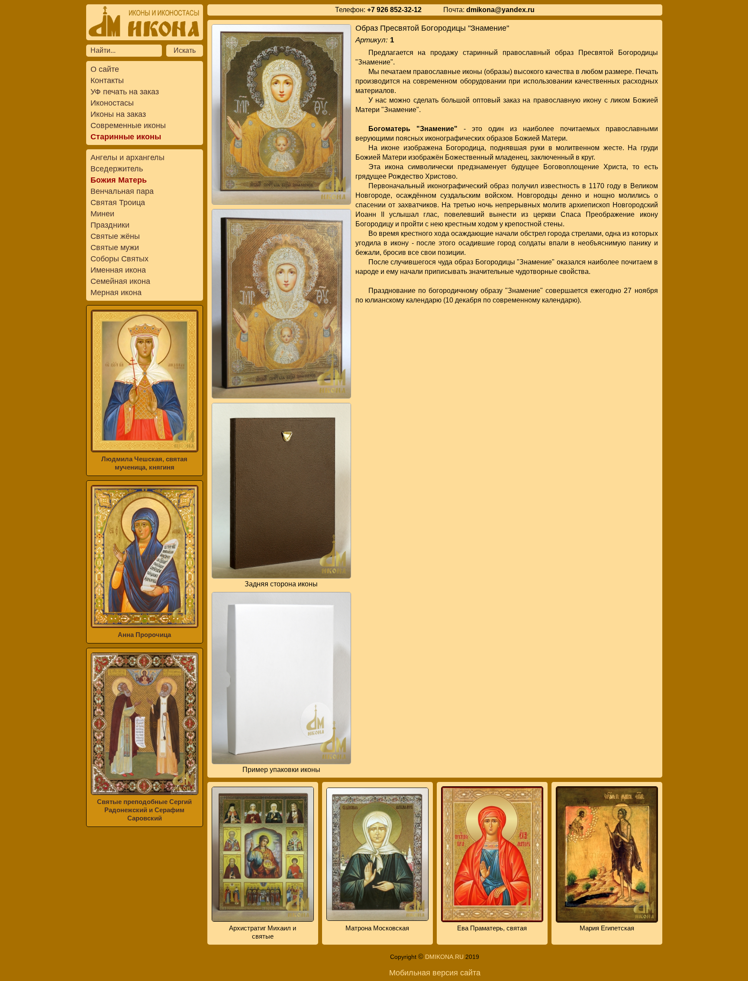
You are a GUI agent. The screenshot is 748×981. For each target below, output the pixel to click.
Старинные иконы (125, 136)
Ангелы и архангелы (127, 157)
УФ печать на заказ (124, 91)
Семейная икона (120, 281)
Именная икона (118, 270)
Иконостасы (112, 103)
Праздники (109, 225)
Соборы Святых (119, 258)
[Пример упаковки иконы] (281, 678)
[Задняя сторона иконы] (281, 490)
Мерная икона (116, 292)
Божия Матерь (118, 180)
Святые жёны (115, 236)
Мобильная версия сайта (434, 972)
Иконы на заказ (118, 114)
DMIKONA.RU (444, 956)
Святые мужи (114, 247)
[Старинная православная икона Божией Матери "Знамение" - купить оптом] (281, 114)
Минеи (102, 213)
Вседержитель (116, 168)
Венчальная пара (122, 191)
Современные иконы (128, 125)
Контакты (107, 80)
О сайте (104, 69)
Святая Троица (117, 202)
